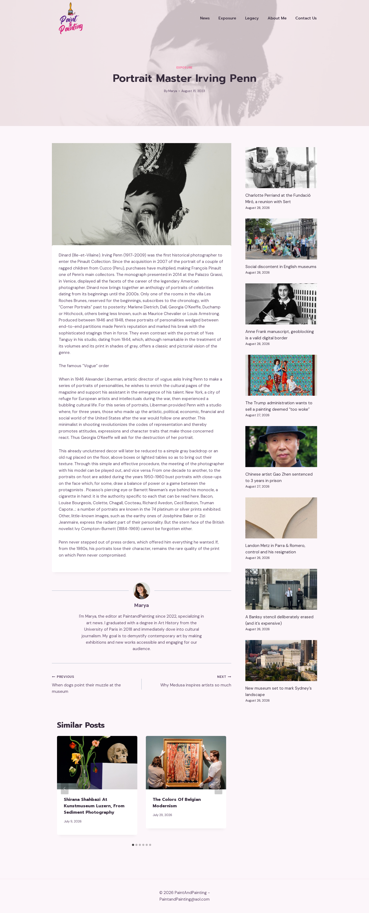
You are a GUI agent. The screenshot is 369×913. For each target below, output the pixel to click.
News (205, 18)
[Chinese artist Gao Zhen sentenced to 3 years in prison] (281, 446)
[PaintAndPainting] (69, 18)
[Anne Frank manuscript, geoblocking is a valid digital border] (281, 303)
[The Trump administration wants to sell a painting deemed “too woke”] (281, 375)
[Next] (218, 788)
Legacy (252, 18)
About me (277, 18)
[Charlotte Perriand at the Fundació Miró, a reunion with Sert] (281, 167)
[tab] (133, 845)
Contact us (306, 18)
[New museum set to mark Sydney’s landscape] (281, 660)
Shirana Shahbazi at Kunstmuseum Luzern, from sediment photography (94, 805)
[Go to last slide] (65, 788)
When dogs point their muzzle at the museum (86, 684)
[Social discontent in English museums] (281, 238)
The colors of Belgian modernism (177, 802)
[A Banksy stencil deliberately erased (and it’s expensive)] (281, 589)
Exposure (227, 18)
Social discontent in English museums (280, 266)
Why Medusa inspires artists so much (195, 681)
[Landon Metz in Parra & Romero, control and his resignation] (281, 517)
